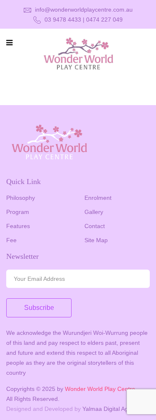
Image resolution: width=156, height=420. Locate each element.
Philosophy (20, 197)
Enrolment (97, 197)
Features (18, 226)
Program (17, 212)
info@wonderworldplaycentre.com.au (83, 9)
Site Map (96, 240)
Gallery (93, 212)
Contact (94, 226)
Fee (11, 240)
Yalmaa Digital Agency (111, 408)
